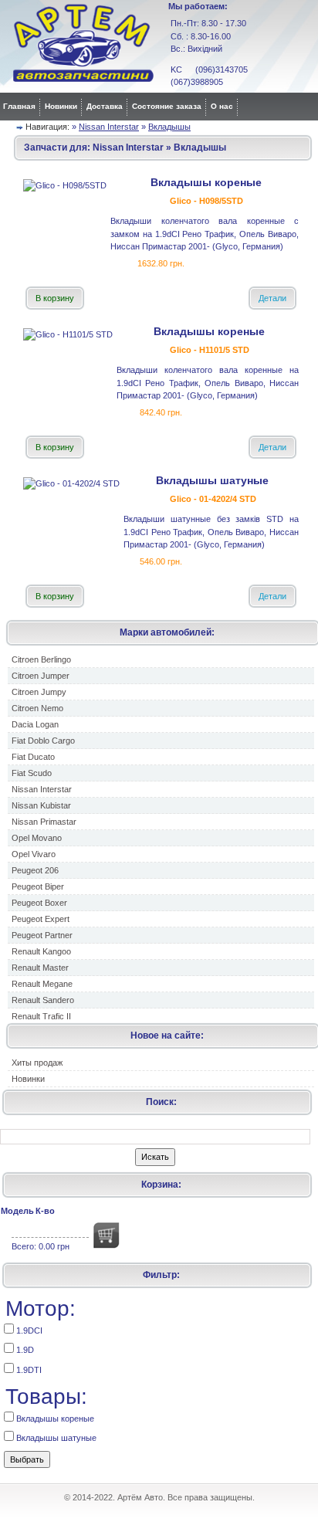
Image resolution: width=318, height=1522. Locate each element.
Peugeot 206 (35, 870)
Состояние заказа (166, 106)
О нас (222, 106)
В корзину (55, 298)
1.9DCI (28, 1330)
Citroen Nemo (37, 708)
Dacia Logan (35, 724)
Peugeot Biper (38, 886)
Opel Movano (37, 837)
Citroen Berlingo (41, 659)
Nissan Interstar (109, 126)
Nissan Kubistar (41, 805)
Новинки (61, 106)
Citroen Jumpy (39, 692)
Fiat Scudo (32, 773)
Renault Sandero (43, 1000)
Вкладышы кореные (54, 1418)
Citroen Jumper (40, 675)
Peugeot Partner (42, 935)
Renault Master (40, 967)
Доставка (104, 106)
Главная (19, 106)
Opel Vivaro (34, 854)
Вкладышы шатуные (55, 1437)
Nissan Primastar (44, 821)
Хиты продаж (37, 1062)
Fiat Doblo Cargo (43, 740)
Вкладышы (169, 126)
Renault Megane (42, 983)
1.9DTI (28, 1370)
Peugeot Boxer (39, 902)
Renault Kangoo (41, 951)
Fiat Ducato (33, 756)
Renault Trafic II (41, 1016)
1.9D (24, 1349)
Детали (272, 298)
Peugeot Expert (40, 919)
